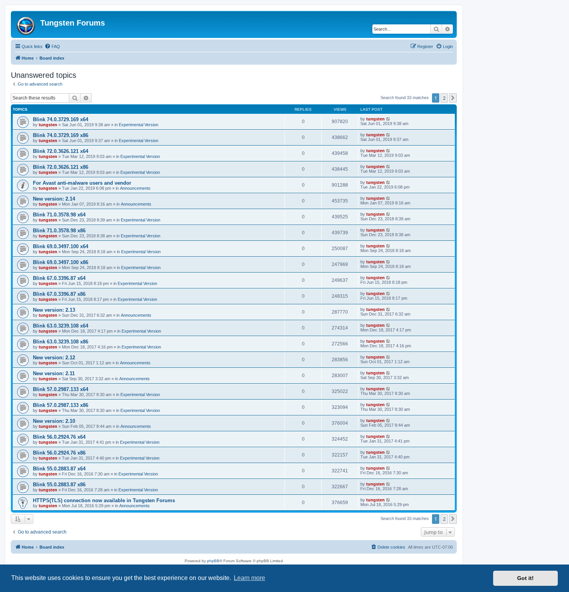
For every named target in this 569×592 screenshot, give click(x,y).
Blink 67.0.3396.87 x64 (59, 278)
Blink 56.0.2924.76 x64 (59, 437)
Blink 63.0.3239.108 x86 (60, 342)
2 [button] (444, 97)
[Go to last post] (388, 119)
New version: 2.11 (54, 373)
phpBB (213, 561)
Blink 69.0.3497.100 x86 (60, 262)
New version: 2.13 (54, 310)
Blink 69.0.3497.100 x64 (60, 246)
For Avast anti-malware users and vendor (82, 183)
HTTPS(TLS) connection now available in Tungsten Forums (104, 500)
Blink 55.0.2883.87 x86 (59, 484)
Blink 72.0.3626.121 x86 (60, 167)
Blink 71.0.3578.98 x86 (59, 230)
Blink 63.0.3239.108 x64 (60, 326)
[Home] (26, 24)
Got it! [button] (525, 578)
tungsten (48, 124)
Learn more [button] (249, 578)
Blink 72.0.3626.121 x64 (60, 151)
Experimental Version (138, 124)
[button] (453, 98)
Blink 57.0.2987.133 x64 (60, 389)
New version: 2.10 (54, 421)
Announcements (135, 188)
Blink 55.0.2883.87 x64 (59, 469)
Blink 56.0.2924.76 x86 (59, 453)
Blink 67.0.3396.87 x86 (59, 294)
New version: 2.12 (54, 357)
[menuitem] (52, 46)
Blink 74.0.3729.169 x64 (60, 119)
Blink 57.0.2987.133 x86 (60, 405)
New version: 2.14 (54, 199)
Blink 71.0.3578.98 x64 (59, 215)
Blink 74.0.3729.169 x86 (60, 135)
